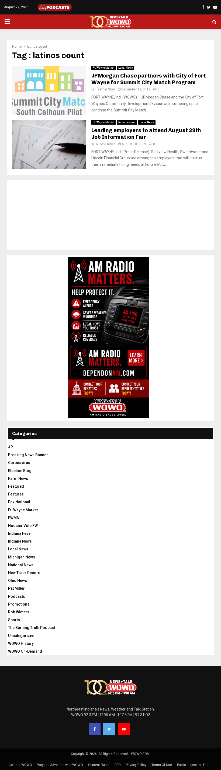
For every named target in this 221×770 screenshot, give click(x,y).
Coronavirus (19, 462)
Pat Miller (16, 588)
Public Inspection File (192, 765)
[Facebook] (95, 729)
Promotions (18, 604)
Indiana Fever (20, 533)
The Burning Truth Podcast (31, 627)
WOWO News (105, 144)
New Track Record (24, 573)
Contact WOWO (20, 765)
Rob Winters (18, 612)
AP (10, 447)
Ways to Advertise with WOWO (60, 765)
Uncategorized (21, 636)
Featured (16, 486)
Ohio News (17, 580)
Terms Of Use (161, 765)
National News (20, 565)
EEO (118, 765)
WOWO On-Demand (25, 651)
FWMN (13, 518)
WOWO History (21, 643)
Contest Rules (98, 765)
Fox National (19, 502)
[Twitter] (109, 729)
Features (16, 494)
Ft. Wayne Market (103, 67)
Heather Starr (105, 89)
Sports (14, 620)
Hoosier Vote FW (23, 525)
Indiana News (127, 122)
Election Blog (20, 471)
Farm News (18, 478)
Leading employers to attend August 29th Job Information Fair (146, 133)
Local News (125, 67)
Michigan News (21, 557)
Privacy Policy (136, 765)
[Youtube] (124, 729)
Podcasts (16, 596)
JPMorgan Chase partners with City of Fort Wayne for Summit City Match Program (148, 79)
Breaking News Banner (28, 455)
